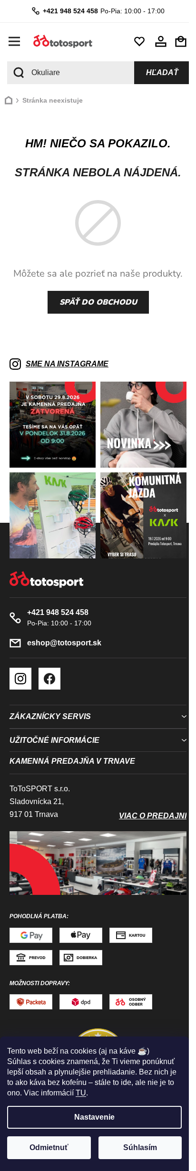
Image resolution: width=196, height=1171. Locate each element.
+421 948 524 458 (66, 11)
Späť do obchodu (94, 302)
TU (81, 1093)
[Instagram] (20, 671)
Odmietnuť (49, 1147)
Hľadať (155, 72)
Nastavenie (94, 1117)
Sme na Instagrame (67, 364)
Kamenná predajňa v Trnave (72, 754)
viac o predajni (145, 809)
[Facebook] (49, 671)
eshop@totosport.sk (64, 636)
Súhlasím (140, 1147)
